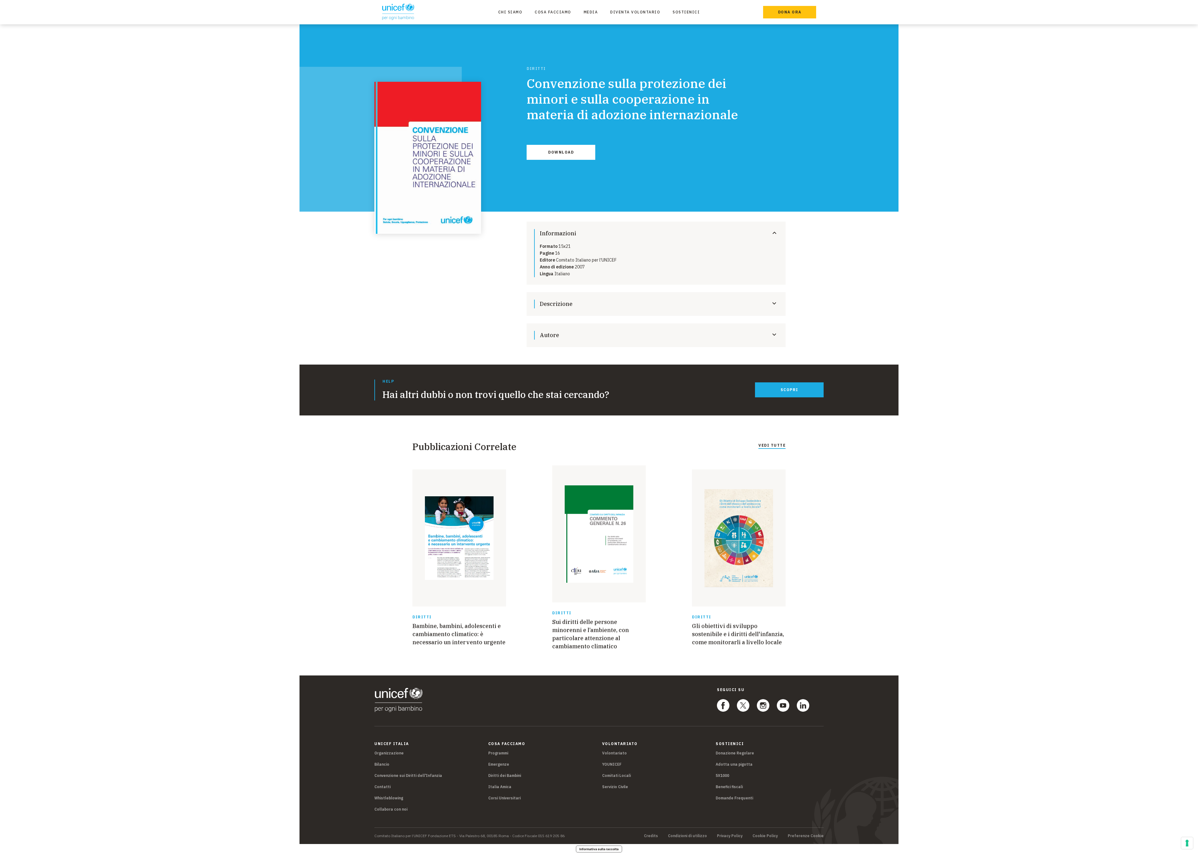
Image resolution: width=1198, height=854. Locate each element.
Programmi (498, 753)
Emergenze (498, 764)
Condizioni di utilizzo (687, 836)
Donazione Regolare (735, 753)
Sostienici (686, 12)
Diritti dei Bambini (504, 775)
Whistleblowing (388, 798)
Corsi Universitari (504, 798)
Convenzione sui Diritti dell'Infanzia (408, 775)
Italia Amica (499, 786)
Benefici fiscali (729, 786)
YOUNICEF (611, 764)
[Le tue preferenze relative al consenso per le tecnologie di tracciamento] (1187, 843)
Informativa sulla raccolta (599, 849)
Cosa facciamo (553, 12)
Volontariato (614, 753)
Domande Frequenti (734, 798)
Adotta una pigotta (734, 764)
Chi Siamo (510, 12)
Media (591, 12)
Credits (651, 836)
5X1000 (722, 775)
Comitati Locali (616, 775)
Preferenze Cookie (806, 836)
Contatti (382, 786)
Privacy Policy (730, 836)
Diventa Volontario (635, 12)
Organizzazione (389, 753)
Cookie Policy (765, 836)
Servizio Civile (615, 786)
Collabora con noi (390, 809)
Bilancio (381, 764)
